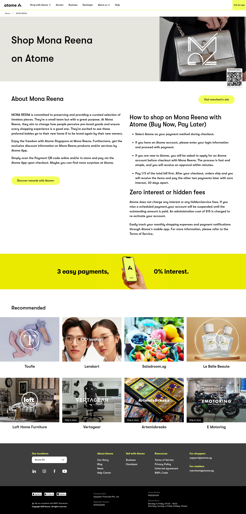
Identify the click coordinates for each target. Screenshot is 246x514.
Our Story (103, 460)
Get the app (239, 5)
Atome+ (60, 5)
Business (73, 5)
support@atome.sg (201, 457)
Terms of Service (164, 460)
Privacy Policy (163, 464)
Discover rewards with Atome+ (35, 180)
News (100, 468)
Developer (88, 5)
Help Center (104, 472)
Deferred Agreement (166, 468)
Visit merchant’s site (216, 99)
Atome (7, 13)
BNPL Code (161, 472)
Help (117, 5)
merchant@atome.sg (202, 470)
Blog (99, 464)
